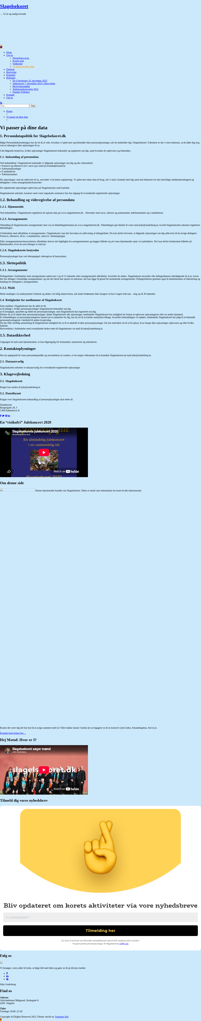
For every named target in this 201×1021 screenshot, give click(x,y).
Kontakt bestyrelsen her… (13, 733)
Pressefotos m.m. (21, 58)
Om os (9, 55)
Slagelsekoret (14, 6)
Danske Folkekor (21, 92)
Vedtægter (18, 63)
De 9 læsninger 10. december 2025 (30, 80)
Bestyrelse (11, 72)
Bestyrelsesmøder (21, 86)
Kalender (10, 75)
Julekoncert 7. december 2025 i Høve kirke (34, 83)
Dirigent (10, 69)
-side (127, 943)
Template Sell (61, 1016)
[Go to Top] (1, 1019)
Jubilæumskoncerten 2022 (25, 89)
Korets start (18, 61)
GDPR (122, 943)
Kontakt (10, 94)
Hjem (9, 52)
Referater (10, 78)
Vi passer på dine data (23, 66)
